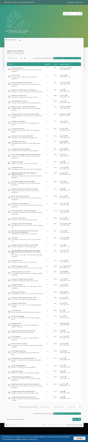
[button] (79, 58)
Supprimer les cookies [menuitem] (60, 425)
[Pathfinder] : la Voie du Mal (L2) (20, 203)
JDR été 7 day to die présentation (20, 196)
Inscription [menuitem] (72, 2)
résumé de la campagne (17, 316)
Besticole (15, 345)
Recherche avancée (80, 13)
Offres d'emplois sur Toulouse (19, 101)
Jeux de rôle (39, 268)
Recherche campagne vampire (19, 266)
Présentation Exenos (17, 284)
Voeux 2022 (14, 238)
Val (14, 312)
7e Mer (32, 332)
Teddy (15, 352)
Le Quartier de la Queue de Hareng (20, 149)
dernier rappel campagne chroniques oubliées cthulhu (26, 154)
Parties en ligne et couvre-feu (19, 343)
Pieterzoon (16, 325)
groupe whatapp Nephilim (18, 365)
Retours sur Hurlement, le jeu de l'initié (22, 82)
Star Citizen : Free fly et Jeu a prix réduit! (22, 279)
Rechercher (77, 13)
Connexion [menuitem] (80, 2)
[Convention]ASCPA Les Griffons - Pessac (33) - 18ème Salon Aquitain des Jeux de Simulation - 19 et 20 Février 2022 (26, 252)
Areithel (15, 97)
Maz (14, 367)
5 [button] (72, 58)
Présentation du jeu (16, 260)
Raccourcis (9, 2)
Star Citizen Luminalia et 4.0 (18, 95)
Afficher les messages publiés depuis (28, 407)
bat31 (14, 156)
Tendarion (16, 205)
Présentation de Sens (17, 167)
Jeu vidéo (35, 97)
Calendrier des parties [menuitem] (28, 2)
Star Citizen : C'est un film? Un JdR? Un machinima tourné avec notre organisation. (24, 231)
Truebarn (15, 255)
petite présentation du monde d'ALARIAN (22, 358)
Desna (15, 77)
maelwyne (16, 239)
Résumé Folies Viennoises (18, 292)
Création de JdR (34, 393)
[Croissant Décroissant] (73, 407)
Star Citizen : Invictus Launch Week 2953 (22, 136)
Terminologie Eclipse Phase (18, 351)
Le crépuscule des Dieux (17, 128)
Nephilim (33, 367)
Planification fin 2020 (17, 371)
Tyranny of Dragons (35, 312)
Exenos (35, 262)
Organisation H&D (16, 323)
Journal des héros (16, 310)
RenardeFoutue (17, 69)
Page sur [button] (57, 58)
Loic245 (15, 198)
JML (14, 91)
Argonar (15, 130)
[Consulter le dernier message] (70, 68)
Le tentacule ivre (36, 103)
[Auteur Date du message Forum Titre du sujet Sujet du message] (60, 407)
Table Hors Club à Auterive (18, 141)
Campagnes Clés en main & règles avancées (23, 391)
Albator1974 (16, 84)
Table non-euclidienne (36, 91)
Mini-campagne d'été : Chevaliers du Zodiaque (23, 210)
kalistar (15, 305)
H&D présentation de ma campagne (21, 377)
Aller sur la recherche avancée (16, 53)
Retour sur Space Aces (17, 68)
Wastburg (35, 150)
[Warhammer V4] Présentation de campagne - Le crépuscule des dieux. (24, 173)
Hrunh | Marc (17, 108)
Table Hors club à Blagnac (18, 121)
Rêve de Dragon (35, 373)
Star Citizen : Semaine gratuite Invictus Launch (23, 297)
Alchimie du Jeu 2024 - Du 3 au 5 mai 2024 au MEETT (25, 114)
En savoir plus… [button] (33, 439)
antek (14, 103)
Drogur (15, 123)
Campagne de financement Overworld (21, 223)
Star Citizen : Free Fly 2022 (18, 218)
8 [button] (77, 58)
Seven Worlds (33, 163)
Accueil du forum (12, 425)
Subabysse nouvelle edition (18, 303)
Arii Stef (15, 143)
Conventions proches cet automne (20, 272)
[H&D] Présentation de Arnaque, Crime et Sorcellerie (25, 384)
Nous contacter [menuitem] (48, 425)
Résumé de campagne (17, 162)
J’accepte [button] (79, 438)
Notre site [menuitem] (17, 2)
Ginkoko (15, 262)
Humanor (15, 169)
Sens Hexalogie (37, 169)
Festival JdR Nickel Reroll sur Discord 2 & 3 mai (23, 397)
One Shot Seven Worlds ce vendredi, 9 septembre (24, 189)
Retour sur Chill (15, 75)
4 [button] (70, 58)
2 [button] (65, 58)
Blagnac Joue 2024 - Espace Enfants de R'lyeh (23, 107)
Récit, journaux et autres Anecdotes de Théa (23, 331)
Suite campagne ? (16, 336)
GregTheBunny (17, 225)
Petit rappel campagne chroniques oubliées (23, 181)
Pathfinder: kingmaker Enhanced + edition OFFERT (24, 245)
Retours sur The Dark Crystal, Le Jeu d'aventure (24, 90)
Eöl (14, 332)
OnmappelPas (17, 268)
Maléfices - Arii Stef (37, 293)
